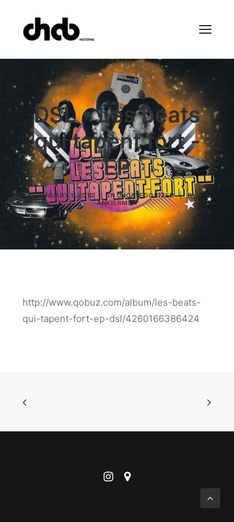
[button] (205, 29)
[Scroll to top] (210, 497)
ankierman (117, 202)
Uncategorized (146, 195)
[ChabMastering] (58, 29)
